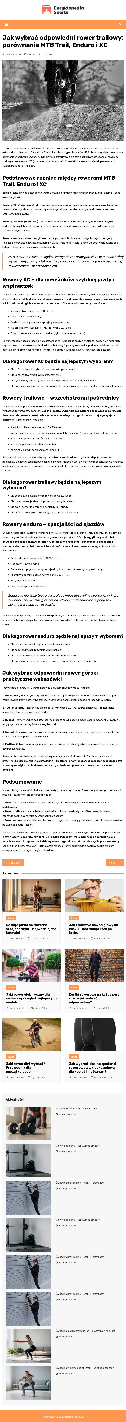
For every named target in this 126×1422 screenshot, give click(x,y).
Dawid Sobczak (13, 54)
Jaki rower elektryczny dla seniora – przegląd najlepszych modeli (31, 998)
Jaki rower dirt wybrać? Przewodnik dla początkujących (25, 1068)
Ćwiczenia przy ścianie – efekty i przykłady (79, 1182)
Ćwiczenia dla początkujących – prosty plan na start (85, 1330)
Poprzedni (14, 862)
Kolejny (113, 862)
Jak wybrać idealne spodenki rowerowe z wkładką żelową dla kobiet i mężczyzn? (92, 1068)
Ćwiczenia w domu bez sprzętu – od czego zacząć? (84, 1368)
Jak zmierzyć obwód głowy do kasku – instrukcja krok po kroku (93, 929)
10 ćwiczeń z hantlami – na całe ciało (76, 1108)
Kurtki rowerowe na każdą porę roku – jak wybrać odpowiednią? (94, 998)
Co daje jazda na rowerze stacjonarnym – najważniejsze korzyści (31, 929)
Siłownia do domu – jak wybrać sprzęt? (77, 1145)
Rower (49, 54)
